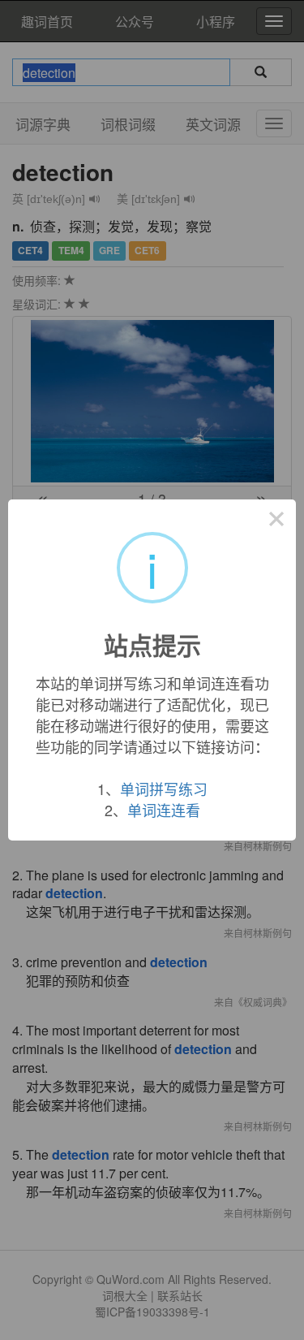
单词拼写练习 (164, 788)
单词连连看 (163, 809)
